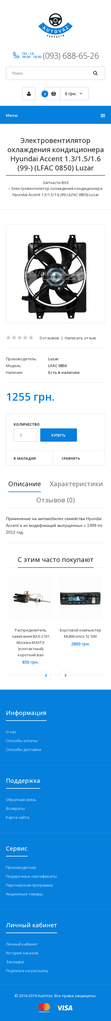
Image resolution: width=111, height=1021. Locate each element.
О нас (11, 731)
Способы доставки (23, 749)
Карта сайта (17, 817)
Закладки (15, 961)
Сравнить (71, 458)
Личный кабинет (22, 944)
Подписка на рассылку (27, 970)
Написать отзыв (80, 338)
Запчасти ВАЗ (56, 182)
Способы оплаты (22, 740)
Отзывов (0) (55, 499)
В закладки (25, 458)
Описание (24, 483)
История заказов (22, 953)
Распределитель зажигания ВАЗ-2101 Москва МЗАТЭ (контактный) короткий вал (30, 642)
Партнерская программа (29, 885)
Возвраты (15, 808)
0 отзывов (49, 338)
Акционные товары (24, 894)
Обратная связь (21, 799)
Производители (21, 867)
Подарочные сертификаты (31, 876)
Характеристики (76, 483)
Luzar (53, 358)
